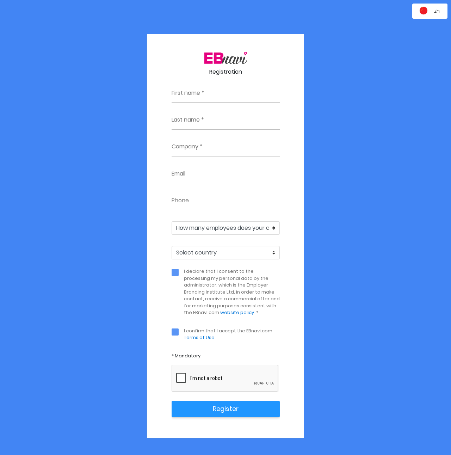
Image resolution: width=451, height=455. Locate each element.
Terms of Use (199, 337)
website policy (237, 312)
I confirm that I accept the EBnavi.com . (228, 334)
